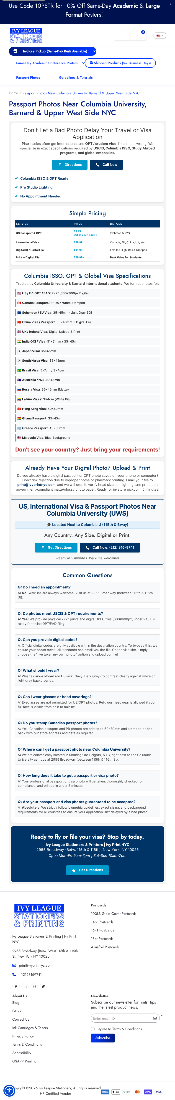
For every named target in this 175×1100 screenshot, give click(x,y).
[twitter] (43, 986)
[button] (9, 1090)
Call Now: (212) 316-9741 (109, 547)
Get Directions (56, 547)
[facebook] (16, 986)
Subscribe (102, 1037)
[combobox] (160, 35)
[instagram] (34, 986)
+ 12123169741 (30, 974)
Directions (70, 164)
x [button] (170, 4)
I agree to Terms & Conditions (119, 1029)
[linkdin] (25, 986)
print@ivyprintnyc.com (36, 484)
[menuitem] (52, 51)
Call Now (106, 164)
